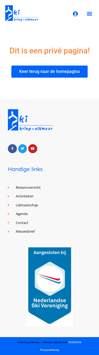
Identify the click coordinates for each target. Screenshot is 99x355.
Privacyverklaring (49, 350)
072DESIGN (74, 342)
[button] (89, 13)
